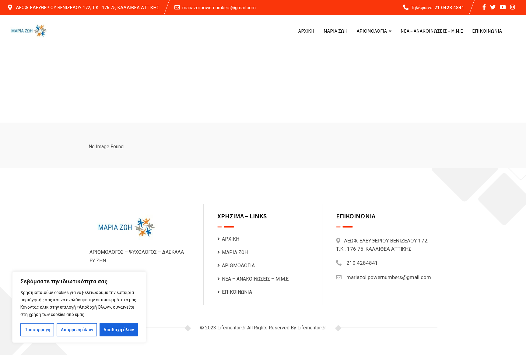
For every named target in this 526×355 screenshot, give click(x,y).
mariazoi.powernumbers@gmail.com (219, 7)
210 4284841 (362, 263)
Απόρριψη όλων (77, 329)
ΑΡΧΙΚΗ (306, 31)
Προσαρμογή (37, 329)
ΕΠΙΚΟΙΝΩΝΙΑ (487, 31)
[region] (79, 307)
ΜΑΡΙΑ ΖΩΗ (336, 31)
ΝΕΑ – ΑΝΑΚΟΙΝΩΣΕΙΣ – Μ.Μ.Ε (432, 31)
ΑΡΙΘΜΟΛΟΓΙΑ (372, 31)
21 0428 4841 (449, 7)
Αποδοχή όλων (118, 329)
